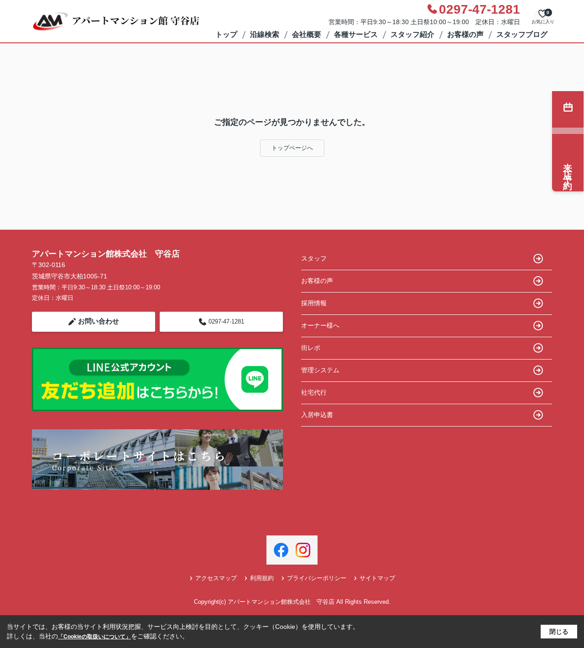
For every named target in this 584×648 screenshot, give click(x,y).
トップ (226, 34)
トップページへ (292, 147)
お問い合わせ (98, 321)
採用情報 (314, 303)
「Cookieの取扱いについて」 (94, 636)
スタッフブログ (522, 34)
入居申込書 (317, 414)
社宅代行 (314, 392)
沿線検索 (264, 34)
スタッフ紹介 (412, 34)
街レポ (310, 347)
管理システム (320, 370)
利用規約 (262, 578)
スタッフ (314, 258)
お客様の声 (465, 34)
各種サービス (356, 34)
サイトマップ (377, 578)
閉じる (558, 631)
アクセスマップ (216, 578)
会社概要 (306, 34)
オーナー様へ (320, 325)
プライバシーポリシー (316, 578)
